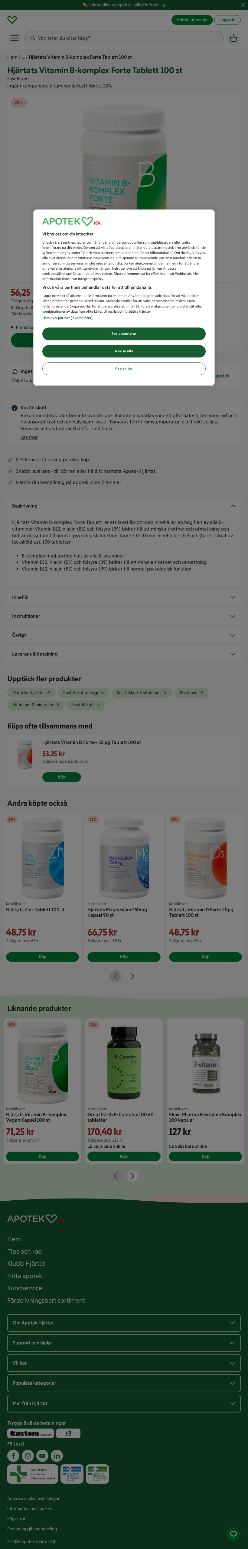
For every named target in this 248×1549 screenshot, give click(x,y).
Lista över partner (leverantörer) (67, 318)
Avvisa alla (124, 351)
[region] (124, 297)
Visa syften (124, 369)
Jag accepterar (124, 333)
